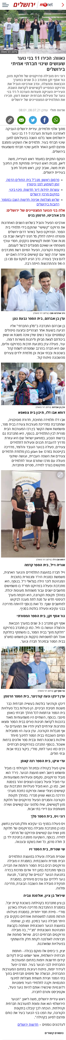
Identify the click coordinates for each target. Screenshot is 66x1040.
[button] (33, 290)
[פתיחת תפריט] (5, 5)
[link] (44, 120)
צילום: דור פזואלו (9, 52)
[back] (63, 5)
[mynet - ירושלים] (33, 7)
